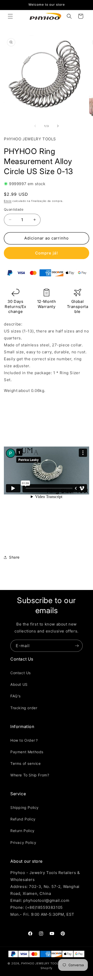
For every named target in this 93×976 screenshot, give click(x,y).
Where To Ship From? (29, 775)
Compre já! (46, 253)
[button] (10, 16)
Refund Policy (23, 819)
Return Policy (22, 830)
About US (19, 684)
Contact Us (20, 673)
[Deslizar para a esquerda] (35, 126)
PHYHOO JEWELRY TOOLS (40, 963)
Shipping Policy (24, 807)
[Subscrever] (76, 646)
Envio (8, 200)
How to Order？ (24, 740)
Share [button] (14, 557)
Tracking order (23, 708)
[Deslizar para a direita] (58, 126)
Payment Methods (26, 752)
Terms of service (25, 763)
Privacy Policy (23, 842)
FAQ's (15, 696)
